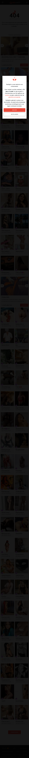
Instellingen (14, 114)
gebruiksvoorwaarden (14, 97)
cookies (7, 95)
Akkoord (14, 110)
